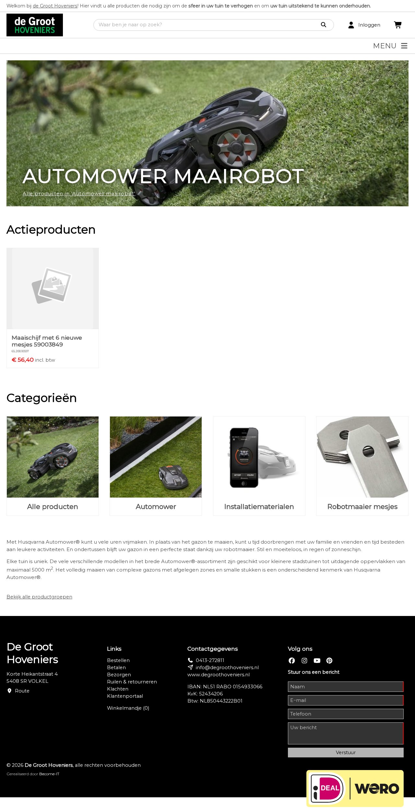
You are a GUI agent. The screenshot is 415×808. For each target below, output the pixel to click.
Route (22, 691)
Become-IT (49, 773)
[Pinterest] (329, 660)
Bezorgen (119, 675)
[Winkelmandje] (398, 25)
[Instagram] (304, 660)
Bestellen (118, 660)
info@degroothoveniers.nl (227, 667)
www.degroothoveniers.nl (218, 675)
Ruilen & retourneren (132, 682)
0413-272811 (210, 660)
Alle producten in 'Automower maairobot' (79, 194)
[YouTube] (317, 660)
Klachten (117, 689)
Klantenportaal (125, 696)
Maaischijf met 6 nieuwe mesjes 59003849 (47, 341)
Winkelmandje (128, 708)
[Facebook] (292, 660)
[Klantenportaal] (351, 25)
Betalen (116, 667)
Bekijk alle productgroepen (39, 597)
